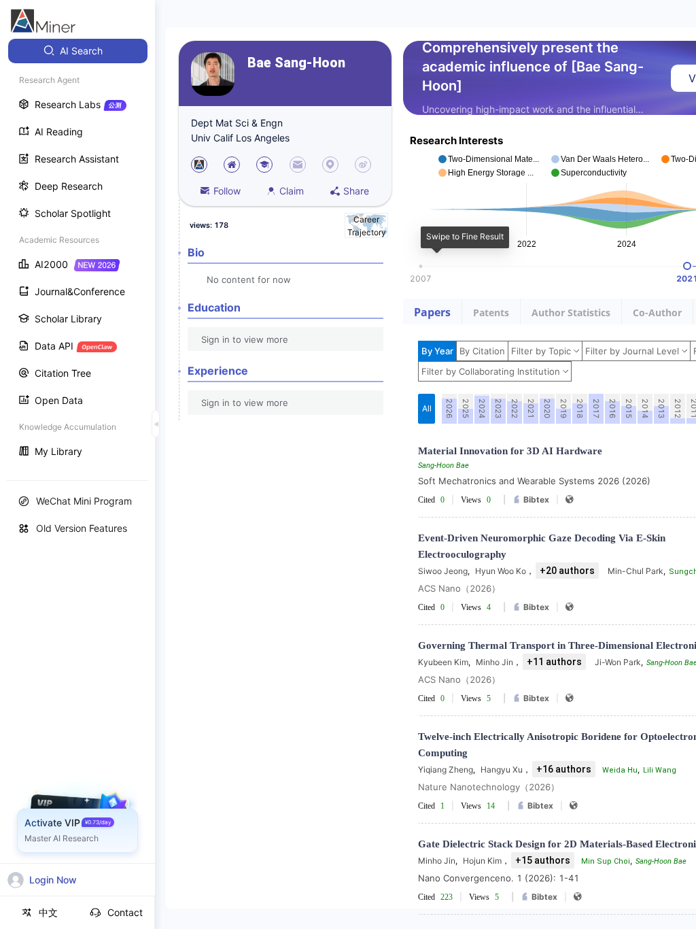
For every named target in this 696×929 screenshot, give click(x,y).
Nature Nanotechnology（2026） (488, 786)
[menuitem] (77, 51)
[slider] (687, 266)
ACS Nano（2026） (459, 588)
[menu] (77, 253)
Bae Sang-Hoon (296, 63)
